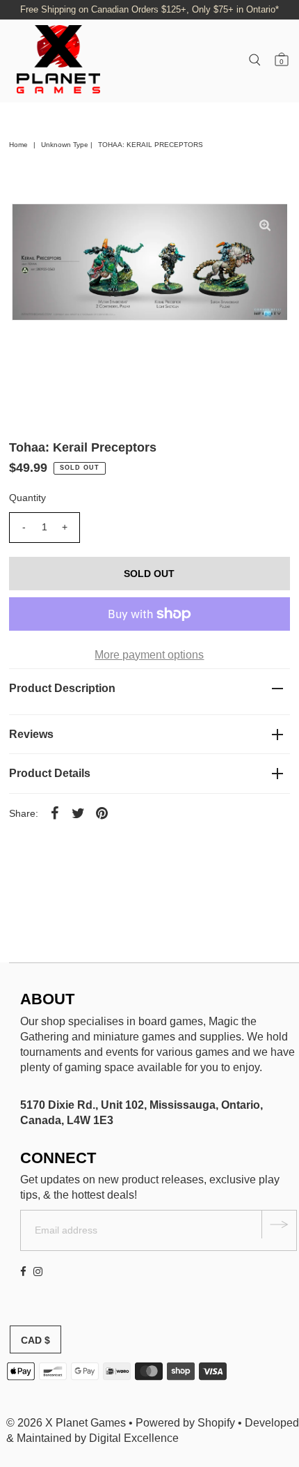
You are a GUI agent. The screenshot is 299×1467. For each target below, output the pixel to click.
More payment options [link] (149, 655)
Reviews (31, 734)
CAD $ (35, 1340)
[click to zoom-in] (265, 225)
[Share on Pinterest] (102, 812)
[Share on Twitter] (78, 812)
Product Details (49, 773)
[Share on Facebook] (55, 812)
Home (18, 144)
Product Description (62, 688)
